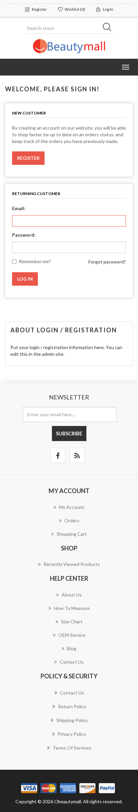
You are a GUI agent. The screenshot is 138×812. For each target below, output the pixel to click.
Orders (71, 520)
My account (71, 507)
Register (28, 158)
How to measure (72, 608)
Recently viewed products (72, 564)
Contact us (72, 662)
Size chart (71, 621)
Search (109, 28)
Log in (25, 279)
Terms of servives (72, 748)
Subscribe (69, 433)
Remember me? (35, 261)
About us (72, 595)
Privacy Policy (72, 734)
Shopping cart (72, 534)
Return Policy (72, 706)
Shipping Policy (72, 720)
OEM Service (71, 635)
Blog (71, 648)
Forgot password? (107, 262)
